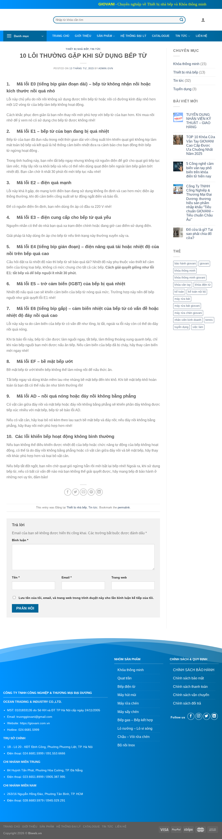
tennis (209, 320)
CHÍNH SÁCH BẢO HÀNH (193, 670)
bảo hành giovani (185, 263)
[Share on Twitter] (75, 492)
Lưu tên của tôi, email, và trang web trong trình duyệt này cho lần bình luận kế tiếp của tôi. (86, 598)
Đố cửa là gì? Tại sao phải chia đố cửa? (199, 234)
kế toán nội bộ (197, 291)
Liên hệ (201, 36)
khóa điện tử (203, 284)
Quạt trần (125, 678)
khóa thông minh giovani (190, 277)
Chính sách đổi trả (187, 703)
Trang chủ (60, 36)
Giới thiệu (83, 36)
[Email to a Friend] (83, 492)
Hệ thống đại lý (133, 36)
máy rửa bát (182, 298)
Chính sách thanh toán (190, 686)
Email (67, 577)
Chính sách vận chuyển (191, 695)
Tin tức (181, 36)
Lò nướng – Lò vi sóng (135, 728)
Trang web (119, 577)
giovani (204, 263)
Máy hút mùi (127, 695)
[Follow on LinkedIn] (214, 716)
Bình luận (20, 540)
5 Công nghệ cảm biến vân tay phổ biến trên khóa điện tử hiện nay (200, 170)
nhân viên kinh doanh (188, 320)
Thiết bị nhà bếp (77, 49)
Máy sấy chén (128, 712)
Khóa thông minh (186, 64)
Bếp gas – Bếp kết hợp (135, 720)
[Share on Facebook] (67, 492)
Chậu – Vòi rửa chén (134, 737)
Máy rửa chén (128, 703)
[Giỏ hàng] (210, 20)
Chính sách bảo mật (188, 678)
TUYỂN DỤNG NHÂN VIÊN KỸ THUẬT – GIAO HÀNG (198, 121)
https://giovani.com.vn (35, 723)
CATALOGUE (161, 36)
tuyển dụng (181, 327)
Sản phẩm (104, 36)
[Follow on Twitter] (206, 716)
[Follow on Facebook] (190, 716)
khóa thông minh (185, 270)
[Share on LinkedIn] (99, 492)
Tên (16, 577)
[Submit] (181, 20)
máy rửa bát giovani (187, 306)
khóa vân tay (183, 284)
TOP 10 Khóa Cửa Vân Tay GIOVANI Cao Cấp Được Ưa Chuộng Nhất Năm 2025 (200, 145)
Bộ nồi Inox (126, 745)
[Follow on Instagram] (198, 716)
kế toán (179, 291)
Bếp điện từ (126, 686)
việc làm (198, 327)
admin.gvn (105, 68)
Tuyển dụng (182, 89)
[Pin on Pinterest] (91, 492)
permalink (124, 507)
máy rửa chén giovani (188, 313)
